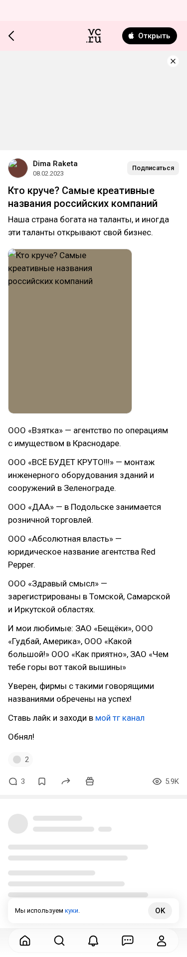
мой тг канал (120, 718)
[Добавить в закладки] (42, 781)
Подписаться (153, 168)
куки (71, 910)
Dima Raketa (55, 163)
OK (160, 910)
